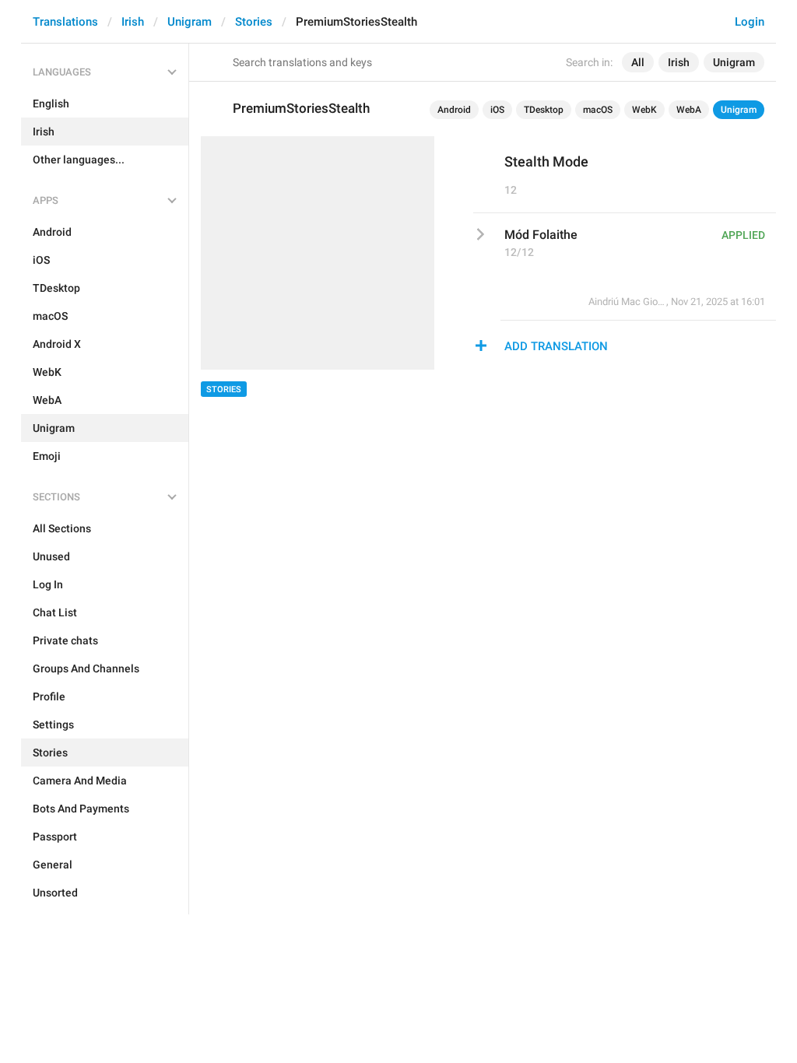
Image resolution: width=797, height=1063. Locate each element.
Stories (253, 22)
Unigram (189, 22)
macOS (598, 109)
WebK (644, 109)
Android (454, 109)
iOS (497, 109)
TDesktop (544, 109)
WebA (688, 109)
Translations (65, 22)
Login (749, 22)
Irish (132, 22)
